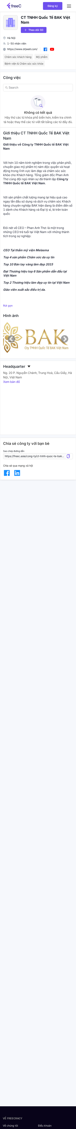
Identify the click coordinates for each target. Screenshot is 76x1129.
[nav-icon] (69, 6)
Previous (11, 339)
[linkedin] (17, 473)
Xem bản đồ (11, 382)
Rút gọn (8, 305)
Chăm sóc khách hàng (18, 56)
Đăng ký (53, 5)
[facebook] (7, 473)
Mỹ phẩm (41, 56)
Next (64, 339)
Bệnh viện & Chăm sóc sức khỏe (24, 63)
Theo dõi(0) (35, 29)
